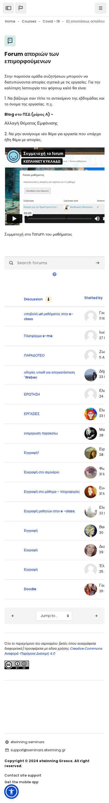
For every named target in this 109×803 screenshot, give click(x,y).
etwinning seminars (27, 742)
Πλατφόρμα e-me (38, 335)
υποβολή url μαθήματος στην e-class (48, 316)
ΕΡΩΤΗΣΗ (32, 394)
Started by (93, 297)
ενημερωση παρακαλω (41, 433)
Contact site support (22, 775)
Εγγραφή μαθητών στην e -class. (49, 511)
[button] (20, 8)
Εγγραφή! (31, 452)
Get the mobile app (21, 782)
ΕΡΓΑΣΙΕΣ (31, 413)
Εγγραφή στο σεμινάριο (41, 472)
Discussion (33, 299)
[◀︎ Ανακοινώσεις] (12, 615)
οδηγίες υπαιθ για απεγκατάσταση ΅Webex (49, 375)
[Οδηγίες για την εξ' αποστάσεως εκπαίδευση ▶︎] (96, 615)
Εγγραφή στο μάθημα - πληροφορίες (52, 491)
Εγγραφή (31, 530)
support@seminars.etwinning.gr (38, 750)
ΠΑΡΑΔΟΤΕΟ (34, 355)
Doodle (30, 589)
